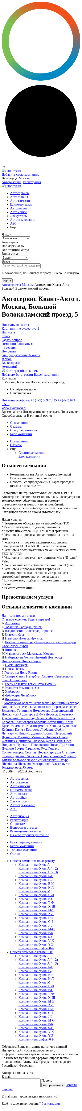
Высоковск (69, 707)
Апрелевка (42, 703)
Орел (67, 741)
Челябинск (28, 695)
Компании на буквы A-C (36, 914)
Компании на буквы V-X (36, 940)
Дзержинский (12, 714)
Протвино (66, 745)
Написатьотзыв (8, 334)
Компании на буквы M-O (37, 929)
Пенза (10, 669)
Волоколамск (42, 707)
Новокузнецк (12, 661)
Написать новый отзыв (18, 615)
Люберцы (47, 729)
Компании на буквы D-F (36, 918)
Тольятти (21, 684)
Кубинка (8, 729)
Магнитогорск (16, 653)
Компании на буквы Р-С (36, 899)
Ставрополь (18, 680)
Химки (7, 760)
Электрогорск (12, 767)
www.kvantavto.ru (14, 408)
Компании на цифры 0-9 (36, 948)
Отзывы (16, 426)
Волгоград (32, 631)
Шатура (62, 760)
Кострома (33, 729)
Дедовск (52, 714)
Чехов (31, 760)
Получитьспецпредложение (15, 353)
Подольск (9, 745)
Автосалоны (19, 197)
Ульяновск (26, 688)
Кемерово (43, 642)
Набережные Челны (19, 657)
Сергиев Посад (36, 752)
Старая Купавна (13, 756)
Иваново (12, 638)
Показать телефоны (16, 400)
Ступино (68, 752)
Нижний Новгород (48, 657)
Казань (10, 642)
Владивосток (14, 631)
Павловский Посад (45, 745)
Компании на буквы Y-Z (36, 944)
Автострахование (22, 219)
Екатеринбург (15, 634)
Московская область (19, 703)
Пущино (8, 748)
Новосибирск (31, 661)
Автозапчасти (20, 200)
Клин (69, 722)
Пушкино (23, 745)
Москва (24, 178)
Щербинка (10, 764)
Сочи (6, 680)
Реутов (20, 748)
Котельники (56, 722)
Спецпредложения (23, 430)
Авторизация (11, 182)
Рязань (32, 672)
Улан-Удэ (12, 688)
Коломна (40, 722)
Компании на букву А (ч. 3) (38, 872)
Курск (23, 646)
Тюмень (50, 684)
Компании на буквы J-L (36, 925)
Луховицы (9, 737)
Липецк (10, 650)
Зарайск (42, 718)
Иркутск (36, 638)
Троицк (46, 756)
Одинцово (24, 741)
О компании (19, 422)
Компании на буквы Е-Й (36, 883)
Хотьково (20, 760)
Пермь (19, 669)
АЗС (13, 223)
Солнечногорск (13, 752)
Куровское (69, 726)
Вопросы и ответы (23, 827)
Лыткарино (10, 733)
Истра (70, 718)
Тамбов (58, 756)
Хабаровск (12, 691)
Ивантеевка (57, 718)
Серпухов (54, 752)
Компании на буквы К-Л (36, 887)
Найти (7, 280)
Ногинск (52, 737)
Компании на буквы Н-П (36, 895)
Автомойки (18, 212)
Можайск (38, 737)
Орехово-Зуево (43, 741)
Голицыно (25, 710)
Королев (8, 722)
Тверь (9, 684)
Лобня (59, 729)
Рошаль (53, 748)
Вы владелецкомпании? (11, 364)
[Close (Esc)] (3, 1108)
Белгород (72, 703)
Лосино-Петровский (57, 733)
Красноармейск (37, 726)
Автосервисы (19, 193)
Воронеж (46, 631)
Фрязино (70, 756)
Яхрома (27, 767)
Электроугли (61, 764)
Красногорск (24, 722)
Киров (55, 642)
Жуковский (10, 718)
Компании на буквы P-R (36, 933)
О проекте (17, 823)
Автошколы (18, 208)
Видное (7, 707)
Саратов (48, 676)
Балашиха (11, 627)
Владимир (9, 710)
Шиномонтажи (21, 204)
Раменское (33, 748)
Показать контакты (15, 325)
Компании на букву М (34, 891)
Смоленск (33, 756)
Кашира (55, 726)
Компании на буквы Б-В (36, 876)
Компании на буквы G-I (36, 921)
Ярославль (12, 699)
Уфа (37, 688)
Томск (32, 684)
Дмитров (29, 714)
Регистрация (32, 182)
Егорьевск (66, 714)
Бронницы (58, 703)
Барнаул (25, 627)
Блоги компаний (22, 846)
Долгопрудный (62, 710)
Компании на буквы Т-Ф (36, 902)
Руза (44, 748)
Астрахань (12, 623)
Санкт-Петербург (29, 676)
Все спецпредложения (26, 842)
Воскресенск (23, 707)
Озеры (59, 741)
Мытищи (24, 737)
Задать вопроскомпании (12, 341)
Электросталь (42, 764)
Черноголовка (46, 760)
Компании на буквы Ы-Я (36, 910)
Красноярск (10, 646)
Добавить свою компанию (20, 174)
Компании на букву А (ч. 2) (38, 868)
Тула (41, 684)
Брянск (37, 627)
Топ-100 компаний (23, 850)
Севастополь (63, 676)
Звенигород (27, 718)
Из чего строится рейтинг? (29, 835)
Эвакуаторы (19, 216)
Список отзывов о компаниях (31, 952)
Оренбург (21, 665)
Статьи (15, 853)
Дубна (41, 714)
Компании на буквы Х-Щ (37, 906)
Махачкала (35, 653)
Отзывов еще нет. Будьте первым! (26, 619)
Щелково (25, 764)
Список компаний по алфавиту (32, 861)
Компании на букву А (34, 864)
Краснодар (68, 642)
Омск (9, 665)
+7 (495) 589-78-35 (43, 400)
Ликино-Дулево (30, 733)
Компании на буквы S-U (36, 937)
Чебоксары (13, 695)
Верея (57, 707)
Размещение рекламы (25, 831)
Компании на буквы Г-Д (36, 880)
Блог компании (21, 434)
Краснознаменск (14, 726)
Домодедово (42, 710)
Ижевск (24, 638)
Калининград (26, 642)
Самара (10, 676)
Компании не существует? (20, 328)
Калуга (20, 729)
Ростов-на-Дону (16, 672)
